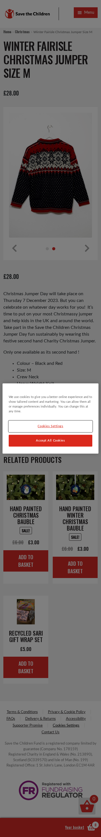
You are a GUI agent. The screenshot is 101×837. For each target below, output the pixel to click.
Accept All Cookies (50, 440)
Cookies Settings (50, 426)
